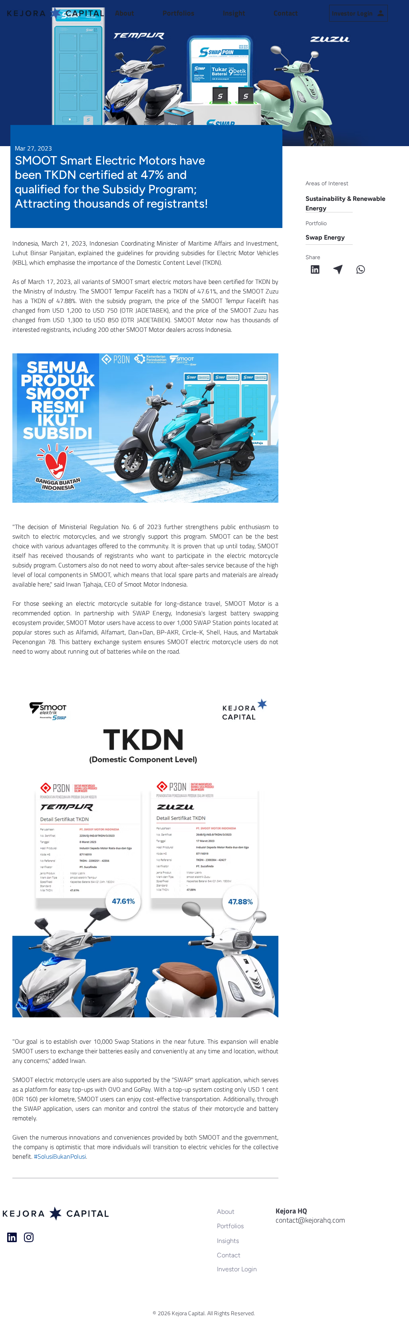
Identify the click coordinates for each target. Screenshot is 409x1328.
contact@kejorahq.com (310, 1220)
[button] (135, 13)
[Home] (12, 1237)
